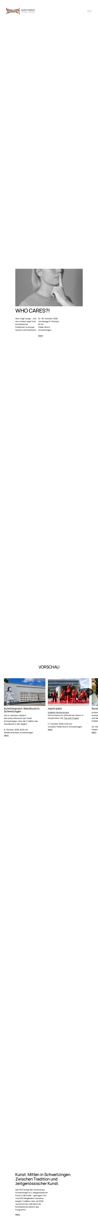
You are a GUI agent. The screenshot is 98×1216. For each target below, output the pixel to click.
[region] (49, 707)
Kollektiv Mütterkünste (58, 712)
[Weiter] (89, 692)
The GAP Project (71, 718)
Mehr (40, 335)
